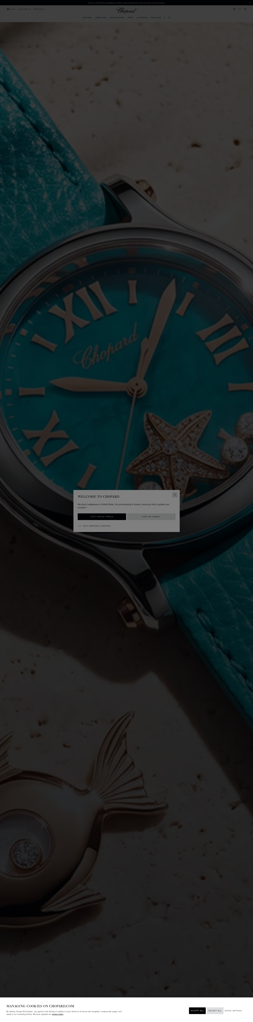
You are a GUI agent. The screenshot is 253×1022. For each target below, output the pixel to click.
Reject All (215, 1011)
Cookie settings (233, 1011)
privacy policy (57, 1014)
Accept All (197, 1011)
